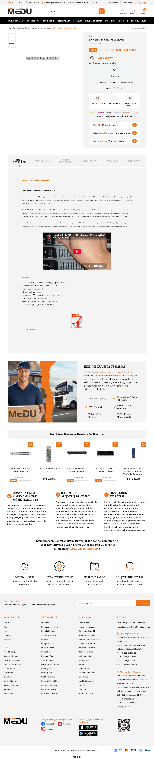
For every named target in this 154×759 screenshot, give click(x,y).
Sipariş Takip (127, 3)
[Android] (88, 733)
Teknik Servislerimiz (87, 648)
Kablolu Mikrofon (48, 631)
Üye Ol (82, 685)
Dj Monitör (8, 673)
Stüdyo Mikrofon (48, 635)
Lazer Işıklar (46, 673)
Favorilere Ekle (30, 444)
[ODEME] (132, 750)
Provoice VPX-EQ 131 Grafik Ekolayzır (77, 469)
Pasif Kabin (8, 693)
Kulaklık (44, 639)
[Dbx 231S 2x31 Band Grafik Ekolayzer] (20, 453)
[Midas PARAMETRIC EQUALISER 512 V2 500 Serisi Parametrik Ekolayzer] (133, 453)
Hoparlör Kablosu (48, 689)
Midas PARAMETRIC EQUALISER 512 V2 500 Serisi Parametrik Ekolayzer (133, 471)
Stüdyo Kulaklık (48, 643)
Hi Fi (6, 648)
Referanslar (84, 669)
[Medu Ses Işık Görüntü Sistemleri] (20, 11)
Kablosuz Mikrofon (49, 627)
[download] (123, 726)
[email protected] (124, 706)
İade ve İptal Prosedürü (89, 639)
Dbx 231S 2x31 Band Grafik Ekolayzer (20, 469)
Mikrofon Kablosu (49, 685)
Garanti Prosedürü (87, 643)
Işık (5, 631)
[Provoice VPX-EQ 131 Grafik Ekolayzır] (77, 453)
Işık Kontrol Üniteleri (50, 664)
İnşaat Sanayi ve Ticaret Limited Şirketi (133, 627)
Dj (5, 643)
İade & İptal (134, 161)
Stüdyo (7, 639)
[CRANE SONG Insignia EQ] (48, 453)
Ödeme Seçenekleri (65, 161)
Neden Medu (112, 161)
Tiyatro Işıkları (47, 660)
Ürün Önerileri (88, 161)
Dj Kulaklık (8, 677)
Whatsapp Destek (52, 3)
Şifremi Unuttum (86, 693)
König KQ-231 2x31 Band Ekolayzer (105, 469)
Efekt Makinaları (48, 677)
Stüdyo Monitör (10, 681)
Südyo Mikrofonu (11, 685)
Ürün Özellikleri (19, 161)
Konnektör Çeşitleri (49, 693)
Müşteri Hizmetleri (87, 673)
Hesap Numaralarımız (88, 627)
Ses (5, 627)
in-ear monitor (47, 648)
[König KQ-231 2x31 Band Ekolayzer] (105, 453)
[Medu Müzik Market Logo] (15, 721)
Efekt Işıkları (46, 669)
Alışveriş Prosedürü (87, 635)
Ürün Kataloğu (85, 656)
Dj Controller (9, 669)
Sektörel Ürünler (11, 656)
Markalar (7, 623)
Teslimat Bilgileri (86, 652)
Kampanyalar (84, 660)
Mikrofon (45, 623)
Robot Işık (45, 652)
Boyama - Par (47, 656)
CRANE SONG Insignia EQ (49, 469)
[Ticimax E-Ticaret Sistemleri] (77, 757)
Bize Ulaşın (83, 677)
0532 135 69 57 (34, 3)
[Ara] (102, 11)
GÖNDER (143, 603)
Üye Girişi (83, 689)
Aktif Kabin (8, 689)
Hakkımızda (113, 3)
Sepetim (82, 664)
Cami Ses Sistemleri (12, 664)
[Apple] (88, 727)
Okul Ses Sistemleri (12, 660)
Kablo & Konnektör (49, 681)
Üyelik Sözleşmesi (86, 681)
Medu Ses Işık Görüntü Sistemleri (130, 623)
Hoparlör (7, 635)
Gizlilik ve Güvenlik (87, 631)
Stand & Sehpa (10, 652)
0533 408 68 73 (18, 3)
